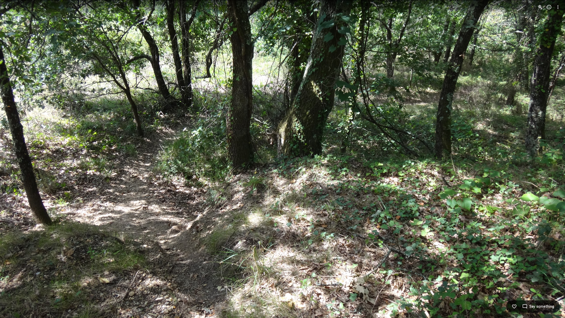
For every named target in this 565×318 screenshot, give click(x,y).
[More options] (558, 7)
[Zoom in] (540, 7)
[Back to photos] (7, 7)
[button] (12, 159)
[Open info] (549, 7)
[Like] (514, 306)
